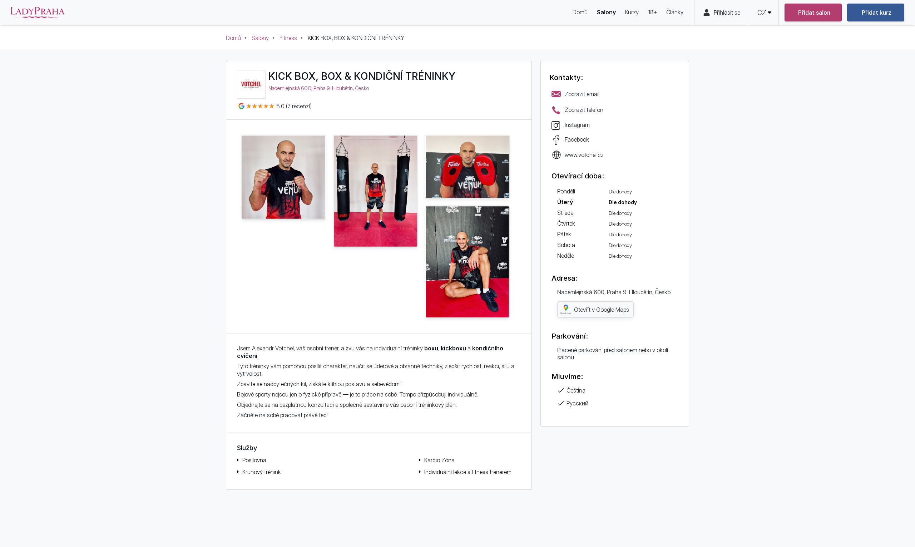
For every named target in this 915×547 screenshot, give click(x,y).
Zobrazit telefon (584, 109)
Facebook (577, 139)
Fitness (288, 37)
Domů (233, 37)
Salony (260, 37)
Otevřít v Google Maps (601, 309)
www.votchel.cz (584, 154)
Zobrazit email (582, 94)
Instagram (577, 124)
